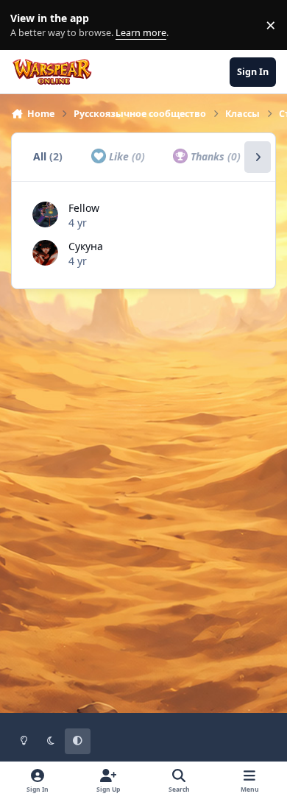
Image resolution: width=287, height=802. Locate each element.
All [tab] (48, 156)
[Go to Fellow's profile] (45, 214)
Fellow (83, 208)
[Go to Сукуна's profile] (45, 253)
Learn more (28, 25)
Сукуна (85, 246)
